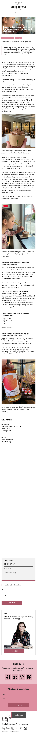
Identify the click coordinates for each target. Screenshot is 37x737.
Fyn (3, 38)
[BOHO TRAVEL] (18, 5)
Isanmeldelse (10, 38)
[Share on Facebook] (5, 563)
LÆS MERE (14, 651)
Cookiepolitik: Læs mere (10, 732)
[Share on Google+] (14, 563)
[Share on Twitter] (11, 563)
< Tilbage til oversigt (10, 573)
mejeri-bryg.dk (9, 307)
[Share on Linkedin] (8, 563)
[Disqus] (18, 477)
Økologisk (18, 38)
